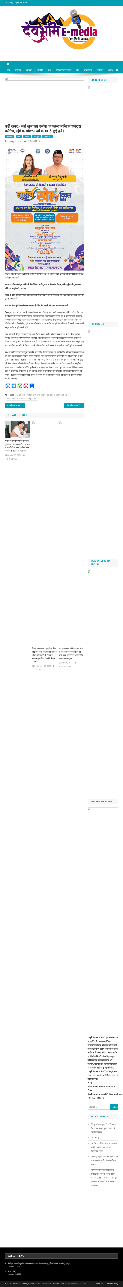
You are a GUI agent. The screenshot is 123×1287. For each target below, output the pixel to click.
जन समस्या (88, 70)
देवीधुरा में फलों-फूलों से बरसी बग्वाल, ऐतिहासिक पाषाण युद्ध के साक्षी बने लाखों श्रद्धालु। (104, 1128)
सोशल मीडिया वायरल (63, 70)
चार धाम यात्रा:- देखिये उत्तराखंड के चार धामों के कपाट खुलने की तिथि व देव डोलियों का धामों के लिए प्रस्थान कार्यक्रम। (71, 653)
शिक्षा (49, 70)
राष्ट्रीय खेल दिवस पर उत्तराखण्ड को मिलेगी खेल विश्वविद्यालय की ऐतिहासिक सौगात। (104, 1147)
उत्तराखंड (18, 70)
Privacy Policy (112, 1284)
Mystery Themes (79, 1284)
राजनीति (40, 70)
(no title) (95, 1137)
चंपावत (27, 136)
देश (8, 70)
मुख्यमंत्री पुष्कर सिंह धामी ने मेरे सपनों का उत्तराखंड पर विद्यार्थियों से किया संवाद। (104, 1160)
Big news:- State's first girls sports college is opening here (42, 395)
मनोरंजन (100, 70)
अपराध (110, 70)
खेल (77, 70)
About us (99, 1284)
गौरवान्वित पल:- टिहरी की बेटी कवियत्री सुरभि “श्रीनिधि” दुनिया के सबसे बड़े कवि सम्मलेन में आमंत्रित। (75, 405)
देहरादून (29, 70)
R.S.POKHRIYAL (33, 141)
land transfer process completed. (21, 398)
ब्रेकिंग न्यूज (47, 136)
